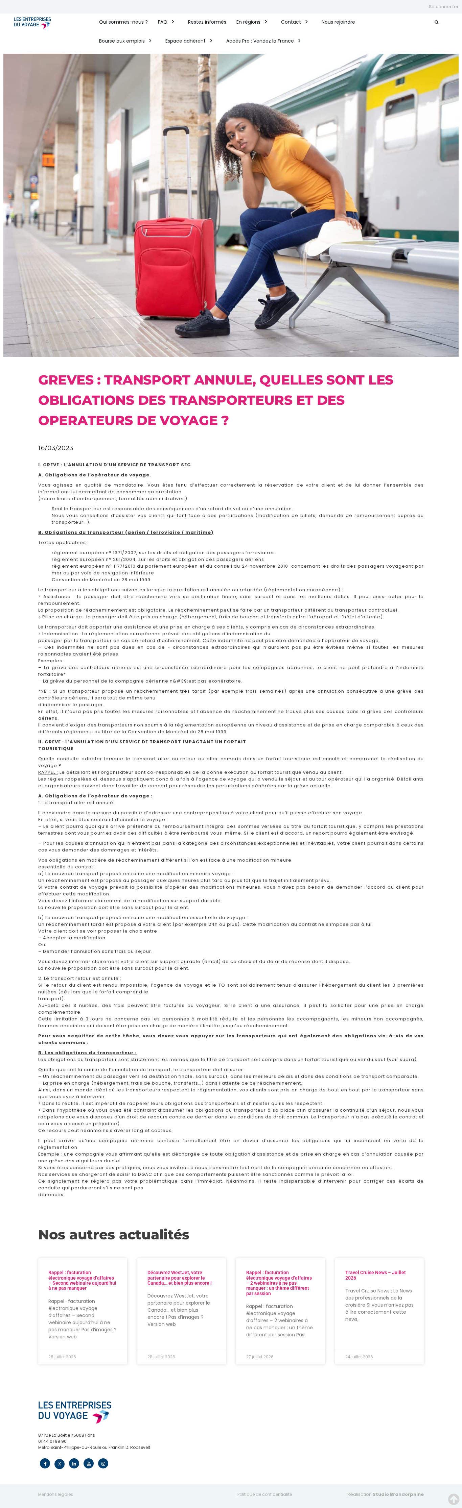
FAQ (162, 22)
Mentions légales (55, 1494)
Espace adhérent (185, 41)
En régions (248, 22)
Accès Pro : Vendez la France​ (260, 41)
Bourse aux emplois (122, 41)
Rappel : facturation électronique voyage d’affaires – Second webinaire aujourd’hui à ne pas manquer (82, 1280)
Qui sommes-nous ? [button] (123, 22)
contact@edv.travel (58, 1453)
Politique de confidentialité (264, 1494)
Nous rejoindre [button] (338, 22)
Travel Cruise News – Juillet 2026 (375, 1275)
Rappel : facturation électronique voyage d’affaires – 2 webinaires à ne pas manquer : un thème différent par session (279, 1283)
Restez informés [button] (207, 22)
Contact (291, 22)
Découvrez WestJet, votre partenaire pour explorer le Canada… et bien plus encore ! (179, 1278)
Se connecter (444, 6)
